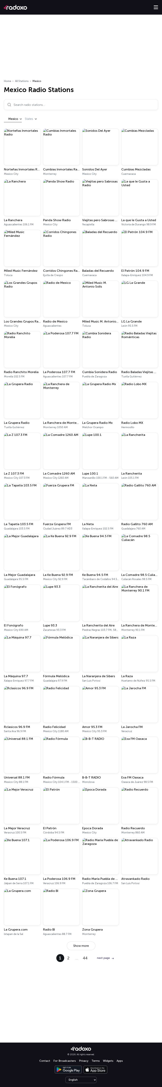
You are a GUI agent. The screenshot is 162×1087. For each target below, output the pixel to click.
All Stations (22, 81)
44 (85, 958)
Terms (95, 1061)
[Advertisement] (81, 48)
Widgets (108, 1061)
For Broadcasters (64, 1061)
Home (7, 81)
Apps (120, 1061)
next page (103, 958)
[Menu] (156, 7)
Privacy (83, 1061)
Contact (44, 1061)
